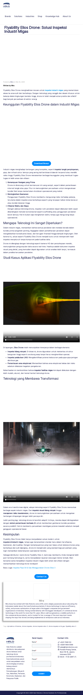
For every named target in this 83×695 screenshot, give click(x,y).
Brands (8, 16)
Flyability (7, 539)
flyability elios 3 (71, 626)
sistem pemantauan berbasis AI (23, 523)
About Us (67, 16)
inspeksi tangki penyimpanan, (67, 169)
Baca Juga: (29, 568)
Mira (11, 82)
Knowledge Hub (52, 16)
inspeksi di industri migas (13, 542)
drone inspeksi (27, 626)
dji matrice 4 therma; (14, 626)
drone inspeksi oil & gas (57, 626)
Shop (40, 16)
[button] (41, 163)
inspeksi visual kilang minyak (44, 510)
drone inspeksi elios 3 (40, 626)
